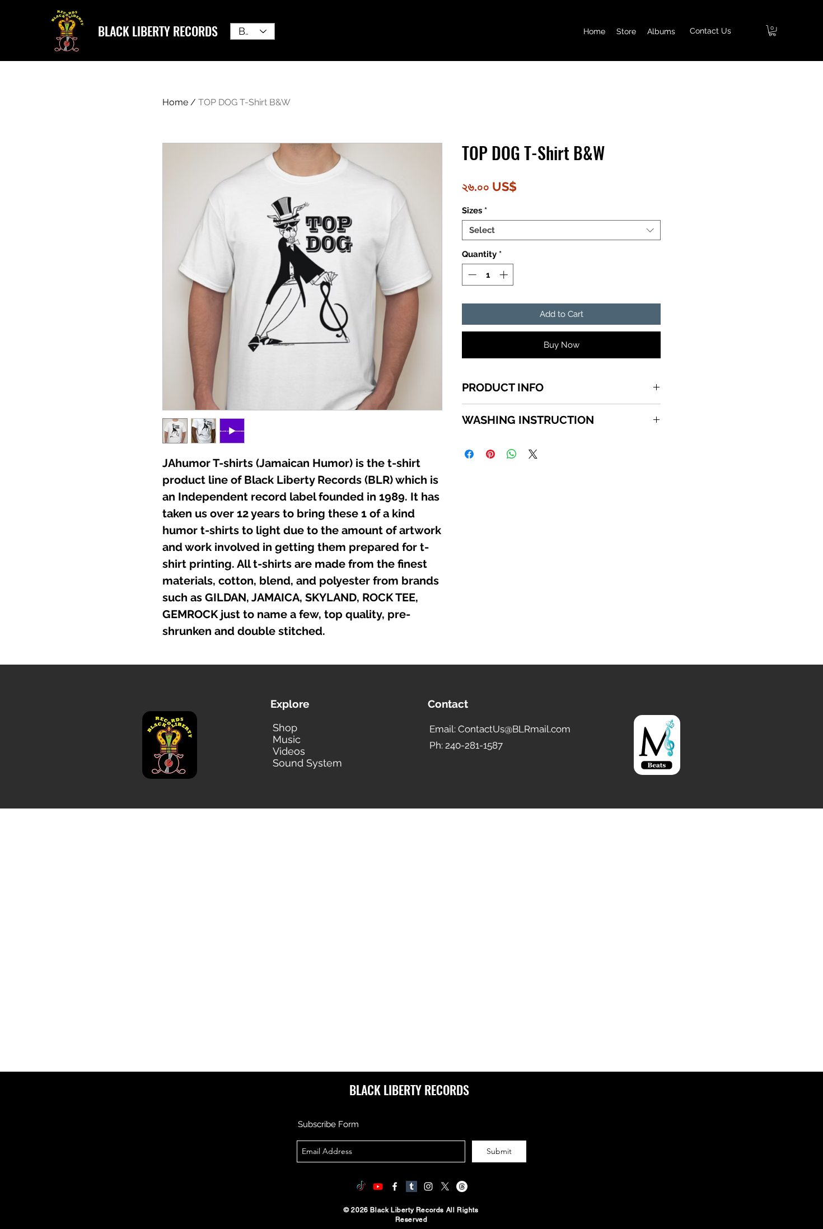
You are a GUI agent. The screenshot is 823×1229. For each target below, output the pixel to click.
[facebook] (394, 1186)
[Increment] (504, 274)
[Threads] (461, 1186)
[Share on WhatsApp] (511, 454)
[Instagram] (428, 1186)
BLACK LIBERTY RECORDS (158, 31)
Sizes (474, 210)
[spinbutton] (488, 274)
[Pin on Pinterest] (490, 454)
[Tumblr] (411, 1186)
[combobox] (561, 230)
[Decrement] (471, 274)
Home (175, 102)
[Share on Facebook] (469, 454)
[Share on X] (533, 454)
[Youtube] (378, 1186)
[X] (445, 1186)
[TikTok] (361, 1186)
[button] (772, 30)
